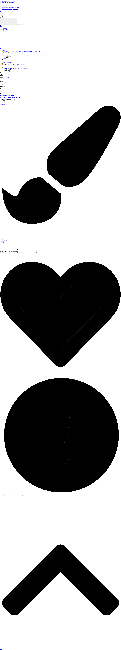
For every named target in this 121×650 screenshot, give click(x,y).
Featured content (4, 7)
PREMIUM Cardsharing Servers (7, 62)
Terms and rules (4, 239)
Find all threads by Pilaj (11, 95)
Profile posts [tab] (3, 97)
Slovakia (8, 77)
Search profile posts (15, 9)
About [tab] (19, 97)
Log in (1, 26)
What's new (4, 6)
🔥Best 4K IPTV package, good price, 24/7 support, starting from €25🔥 (13, 64)
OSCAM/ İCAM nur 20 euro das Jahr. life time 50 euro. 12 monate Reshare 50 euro (14, 68)
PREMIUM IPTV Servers (6, 58)
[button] (11, 230)
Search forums (8, 5)
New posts (3, 5)
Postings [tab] (16, 97)
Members (3, 8)
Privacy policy (4, 240)
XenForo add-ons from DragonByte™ (14, 252)
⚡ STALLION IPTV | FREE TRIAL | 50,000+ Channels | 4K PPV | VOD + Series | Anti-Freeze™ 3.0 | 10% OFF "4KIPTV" (21, 51)
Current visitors (4, 9)
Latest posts (2, 48)
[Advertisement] (60, 38)
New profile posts (13, 7)
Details (35, 252)
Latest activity (18, 7)
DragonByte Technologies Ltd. (29, 252)
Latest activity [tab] (10, 97)
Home (3, 242)
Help (3, 241)
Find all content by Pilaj (3, 95)
